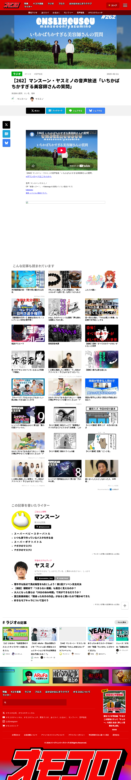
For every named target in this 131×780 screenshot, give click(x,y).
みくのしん (18, 654)
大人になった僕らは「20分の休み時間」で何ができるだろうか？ (47, 592)
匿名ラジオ (32, 12)
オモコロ (11, 5)
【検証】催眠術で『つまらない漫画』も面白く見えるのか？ (45, 588)
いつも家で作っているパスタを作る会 (33, 537)
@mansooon (44, 527)
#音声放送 (38, 74)
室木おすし (102, 654)
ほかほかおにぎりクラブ (80, 3)
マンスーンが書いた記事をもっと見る (106, 554)
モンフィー (68, 12)
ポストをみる (35, 104)
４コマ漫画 (38, 3)
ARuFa (36, 657)
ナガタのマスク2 (23, 550)
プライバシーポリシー (76, 735)
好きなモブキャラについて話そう (31, 600)
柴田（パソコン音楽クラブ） (36, 193)
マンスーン (22, 98)
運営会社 (116, 735)
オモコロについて (81, 691)
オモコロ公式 (11, 713)
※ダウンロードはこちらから (39, 176)
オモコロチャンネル (26, 713)
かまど (8, 654)
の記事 (15, 622)
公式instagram (12, 721)
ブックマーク (57, 110)
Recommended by (103, 489)
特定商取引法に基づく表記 (99, 735)
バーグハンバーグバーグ (60, 742)
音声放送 (80, 12)
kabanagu (29, 189)
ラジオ (51, 3)
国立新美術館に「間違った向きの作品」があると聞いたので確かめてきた (52, 596)
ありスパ (45, 12)
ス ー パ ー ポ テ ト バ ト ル (28, 541)
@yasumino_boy (46, 578)
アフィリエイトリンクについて (52, 735)
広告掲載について (30, 735)
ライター (28, 6)
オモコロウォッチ (95, 12)
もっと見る (122, 622)
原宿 (92, 654)
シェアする (77, 110)
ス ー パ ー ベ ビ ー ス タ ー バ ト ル (32, 533)
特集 (26, 3)
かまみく (56, 12)
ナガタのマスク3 (23, 545)
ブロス (61, 3)
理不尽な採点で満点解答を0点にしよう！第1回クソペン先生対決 (47, 584)
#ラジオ (28, 74)
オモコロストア (12, 725)
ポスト (37, 110)
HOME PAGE (63, 578)
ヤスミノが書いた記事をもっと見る (107, 604)
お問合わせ (16, 735)
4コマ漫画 (16, 691)
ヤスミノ (39, 98)
